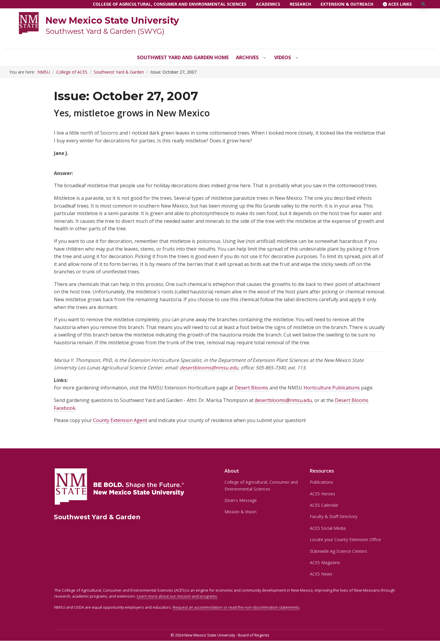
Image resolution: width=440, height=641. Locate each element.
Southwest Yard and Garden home (183, 57)
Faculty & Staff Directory (333, 516)
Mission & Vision (240, 511)
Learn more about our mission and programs (177, 596)
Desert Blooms (251, 387)
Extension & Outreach (347, 4)
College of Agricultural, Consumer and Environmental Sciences (169, 4)
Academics (268, 4)
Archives (247, 57)
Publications (321, 482)
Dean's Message (240, 500)
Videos (282, 57)
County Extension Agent (120, 420)
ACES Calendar (324, 505)
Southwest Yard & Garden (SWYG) (104, 31)
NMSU (43, 72)
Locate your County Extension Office (345, 539)
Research (300, 4)
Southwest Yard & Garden (119, 72)
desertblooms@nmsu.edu (209, 367)
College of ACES (71, 72)
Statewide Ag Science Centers (338, 551)
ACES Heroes (322, 494)
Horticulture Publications (332, 387)
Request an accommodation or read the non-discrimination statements (236, 607)
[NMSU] (28, 22)
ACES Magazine (325, 562)
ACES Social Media (328, 528)
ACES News (321, 574)
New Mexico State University (112, 20)
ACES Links (399, 4)
